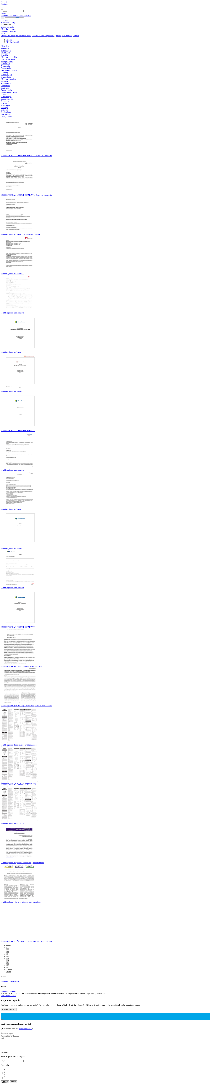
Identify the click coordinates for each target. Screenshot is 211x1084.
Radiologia (5, 88)
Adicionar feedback (9, 1009)
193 (7, 959)
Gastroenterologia (8, 59)
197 (7, 967)
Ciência (28, 36)
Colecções (14, 22)
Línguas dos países (8, 36)
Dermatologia (6, 97)
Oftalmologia (6, 112)
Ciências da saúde (13, 42)
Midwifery (5, 46)
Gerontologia (6, 77)
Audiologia (5, 105)
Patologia (4, 108)
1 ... (7, 948)
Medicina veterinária (9, 57)
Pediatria (4, 81)
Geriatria (4, 55)
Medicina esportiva (8, 79)
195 (7, 963)
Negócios (48, 36)
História (76, 36)
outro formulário (25, 1029)
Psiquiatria (5, 48)
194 (7, 961)
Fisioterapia (5, 64)
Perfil (3, 33)
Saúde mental (6, 83)
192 (7, 956)
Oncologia (5, 72)
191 (7, 954)
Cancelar (5, 1082)
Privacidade (6, 996)
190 (7, 952)
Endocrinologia (7, 99)
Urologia (4, 110)
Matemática (20, 36)
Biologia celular (7, 62)
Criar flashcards (25, 16)
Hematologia (6, 51)
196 (7, 965)
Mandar (13, 1082)
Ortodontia (5, 101)
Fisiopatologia (6, 75)
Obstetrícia (5, 94)
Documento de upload (10, 16)
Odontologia (6, 68)
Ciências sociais (38, 36)
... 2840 (9, 969)
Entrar (3, 13)
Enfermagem (6, 114)
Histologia (5, 103)
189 (7, 950)
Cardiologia (5, 86)
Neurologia (5, 66)
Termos (13, 996)
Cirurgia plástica (7, 116)
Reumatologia (6, 90)
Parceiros (12, 991)
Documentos (6, 981)
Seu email (5, 1052)
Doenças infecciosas (9, 92)
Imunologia (5, 53)
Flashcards (5, 22)
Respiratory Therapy (9, 70)
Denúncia (4, 991)
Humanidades (67, 36)
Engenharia (56, 36)
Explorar (4, 4)
